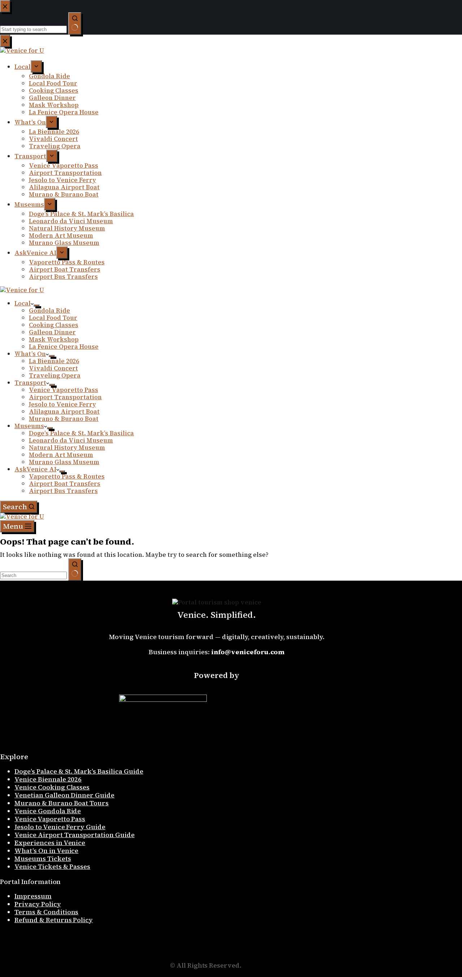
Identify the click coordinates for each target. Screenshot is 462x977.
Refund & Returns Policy (53, 919)
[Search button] (74, 569)
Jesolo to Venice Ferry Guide (59, 826)
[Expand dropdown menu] (36, 305)
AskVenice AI (35, 469)
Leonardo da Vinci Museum (71, 440)
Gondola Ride (49, 310)
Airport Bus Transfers (63, 491)
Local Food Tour (53, 317)
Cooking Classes (53, 325)
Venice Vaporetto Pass (63, 390)
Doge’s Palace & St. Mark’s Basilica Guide (78, 771)
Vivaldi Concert (53, 368)
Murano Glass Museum (64, 462)
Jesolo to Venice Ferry (62, 404)
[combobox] (33, 575)
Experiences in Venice (49, 842)
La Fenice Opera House (64, 346)
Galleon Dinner (52, 332)
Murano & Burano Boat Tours (61, 802)
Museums (29, 426)
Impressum (33, 896)
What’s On (30, 353)
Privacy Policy (37, 903)
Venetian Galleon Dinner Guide (64, 795)
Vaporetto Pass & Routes (67, 476)
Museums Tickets (42, 858)
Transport (30, 382)
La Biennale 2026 (54, 361)
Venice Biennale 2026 (48, 779)
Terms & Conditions (46, 911)
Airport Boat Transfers (64, 483)
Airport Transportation (65, 397)
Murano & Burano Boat (64, 418)
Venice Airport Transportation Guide (74, 834)
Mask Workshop (54, 339)
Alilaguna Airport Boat (64, 411)
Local (22, 303)
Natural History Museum (67, 447)
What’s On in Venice (46, 850)
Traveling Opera (54, 375)
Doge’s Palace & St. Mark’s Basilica (81, 433)
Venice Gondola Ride (47, 810)
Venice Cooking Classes (52, 787)
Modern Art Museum (61, 454)
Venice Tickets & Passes (52, 866)
